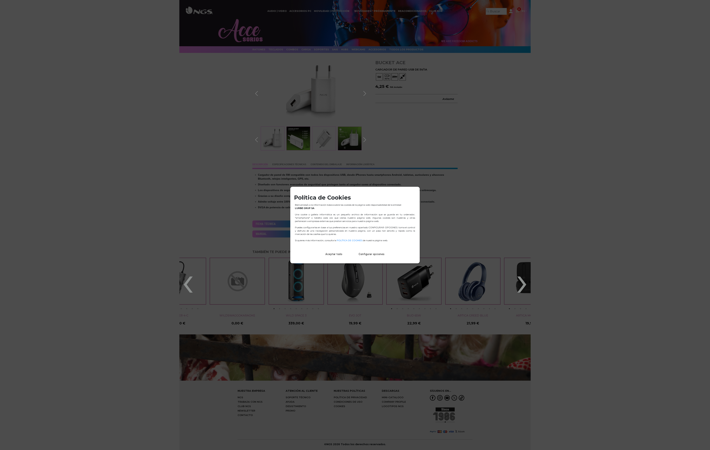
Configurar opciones (372, 254)
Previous (257, 93)
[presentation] (188, 279)
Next (365, 93)
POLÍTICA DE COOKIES (349, 240)
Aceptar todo (333, 254)
